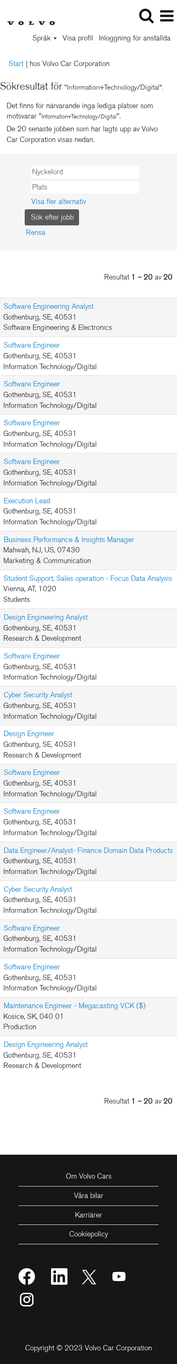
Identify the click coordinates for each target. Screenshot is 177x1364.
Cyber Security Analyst (38, 694)
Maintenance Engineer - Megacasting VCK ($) (75, 1005)
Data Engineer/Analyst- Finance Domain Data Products (88, 850)
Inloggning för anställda (134, 38)
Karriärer (88, 1215)
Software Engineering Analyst (48, 306)
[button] (166, 16)
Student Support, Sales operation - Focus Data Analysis (88, 578)
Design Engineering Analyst (46, 617)
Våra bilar (88, 1195)
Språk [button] (43, 38)
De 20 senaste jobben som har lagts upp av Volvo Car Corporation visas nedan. (82, 134)
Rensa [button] (35, 232)
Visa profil (78, 38)
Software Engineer (32, 345)
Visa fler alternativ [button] (58, 201)
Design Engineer (29, 733)
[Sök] (146, 16)
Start (16, 63)
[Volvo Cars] (27, 15)
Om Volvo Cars (89, 1176)
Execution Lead (27, 500)
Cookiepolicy (88, 1233)
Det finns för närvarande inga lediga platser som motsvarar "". (80, 111)
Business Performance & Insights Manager (69, 539)
